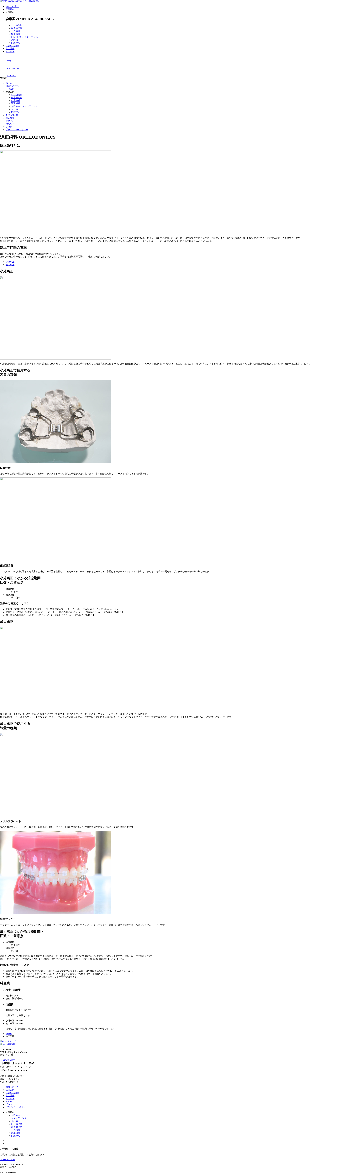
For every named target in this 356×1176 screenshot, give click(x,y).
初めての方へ (12, 6)
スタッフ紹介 (12, 45)
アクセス (10, 51)
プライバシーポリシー (17, 129)
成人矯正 (10, 264)
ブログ (9, 127)
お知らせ (10, 124)
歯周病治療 (16, 28)
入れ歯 (14, 40)
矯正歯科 (15, 34)
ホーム (9, 83)
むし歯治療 (16, 25)
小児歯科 (15, 31)
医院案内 (10, 9)
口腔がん (15, 43)
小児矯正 (10, 262)
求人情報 (10, 48)
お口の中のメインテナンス (24, 37)
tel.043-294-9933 (7, 1060)
